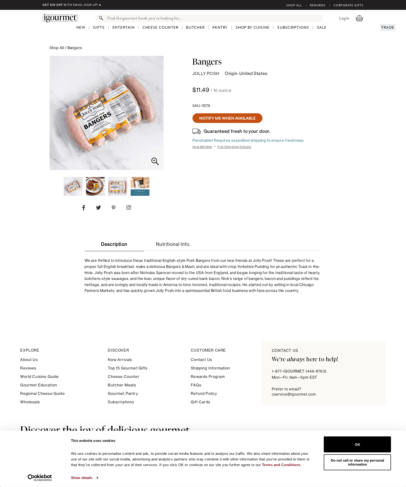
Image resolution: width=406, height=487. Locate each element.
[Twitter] (98, 208)
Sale (322, 27)
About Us (29, 360)
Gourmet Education (38, 385)
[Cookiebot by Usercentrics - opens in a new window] (39, 477)
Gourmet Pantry (123, 394)
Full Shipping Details (234, 147)
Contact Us (201, 360)
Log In (344, 18)
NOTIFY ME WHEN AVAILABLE (227, 118)
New (81, 27)
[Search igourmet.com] (100, 18)
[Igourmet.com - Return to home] (62, 18)
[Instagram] (128, 208)
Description (114, 244)
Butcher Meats (122, 385)
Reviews (28, 368)
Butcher (195, 27)
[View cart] (359, 18)
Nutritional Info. (173, 244)
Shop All (294, 5)
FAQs (196, 385)
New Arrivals (120, 360)
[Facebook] (83, 208)
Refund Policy (204, 394)
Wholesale (30, 402)
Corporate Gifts (348, 5)
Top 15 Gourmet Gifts (128, 368)
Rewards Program (208, 377)
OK (357, 444)
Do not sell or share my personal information (357, 462)
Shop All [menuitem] (57, 48)
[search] (214, 18)
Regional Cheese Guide (42, 394)
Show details (81, 478)
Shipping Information (210, 368)
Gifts (99, 27)
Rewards (318, 5)
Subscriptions (293, 27)
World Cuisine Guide (39, 377)
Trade (387, 27)
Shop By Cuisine (253, 27)
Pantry (220, 27)
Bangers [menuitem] (74, 48)
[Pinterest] (113, 208)
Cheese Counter (160, 27)
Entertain (124, 27)
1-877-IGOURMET (299, 371)
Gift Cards (200, 402)
